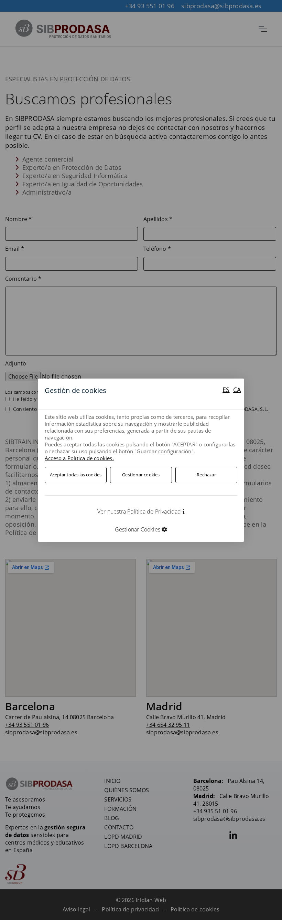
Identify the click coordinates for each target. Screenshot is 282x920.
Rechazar (206, 475)
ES (226, 389)
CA (237, 389)
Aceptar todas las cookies (75, 475)
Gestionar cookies (141, 475)
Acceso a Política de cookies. (79, 458)
